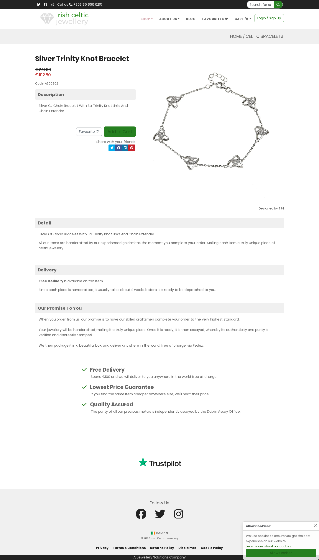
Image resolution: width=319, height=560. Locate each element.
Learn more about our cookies (268, 546)
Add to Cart (119, 132)
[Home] (64, 18)
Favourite (87, 131)
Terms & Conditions (129, 548)
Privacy (102, 548)
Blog (191, 19)
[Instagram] (52, 4)
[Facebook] (45, 4)
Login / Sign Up (269, 18)
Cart (240, 19)
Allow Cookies (281, 552)
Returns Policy (162, 548)
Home (236, 36)
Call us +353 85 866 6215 (79, 4)
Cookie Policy (212, 548)
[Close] (315, 525)
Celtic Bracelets (264, 36)
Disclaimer (187, 548)
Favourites (213, 19)
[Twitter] (38, 4)
